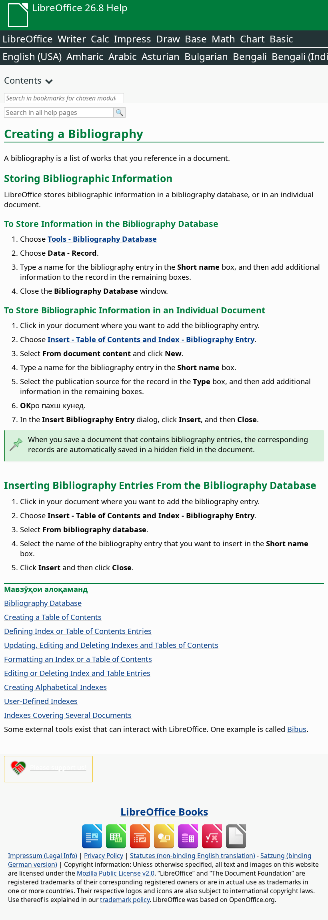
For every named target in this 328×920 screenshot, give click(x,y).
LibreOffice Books (164, 811)
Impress (132, 38)
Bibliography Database (43, 603)
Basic (281, 38)
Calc (100, 38)
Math (223, 38)
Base (196, 38)
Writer (72, 38)
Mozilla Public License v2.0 (115, 873)
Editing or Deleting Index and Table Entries (77, 673)
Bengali (250, 56)
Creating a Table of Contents (53, 617)
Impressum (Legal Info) (42, 855)
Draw (168, 38)
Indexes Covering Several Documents (68, 715)
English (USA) (32, 56)
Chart (252, 38)
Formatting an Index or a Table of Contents (78, 659)
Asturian (161, 56)
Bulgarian (206, 56)
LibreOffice (27, 38)
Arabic (122, 56)
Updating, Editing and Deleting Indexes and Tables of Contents (111, 645)
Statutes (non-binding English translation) (192, 855)
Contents (23, 80)
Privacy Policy (103, 855)
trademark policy (125, 899)
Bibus (296, 729)
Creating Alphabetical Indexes (55, 687)
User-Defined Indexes (41, 701)
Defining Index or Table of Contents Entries (78, 631)
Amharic (85, 56)
